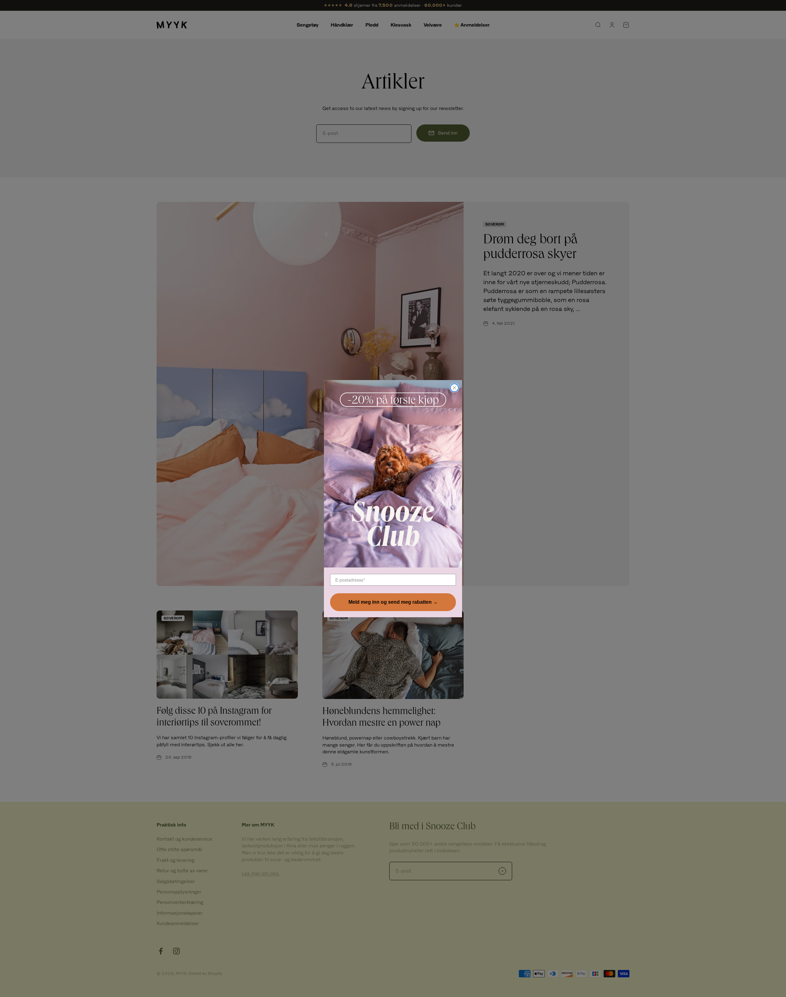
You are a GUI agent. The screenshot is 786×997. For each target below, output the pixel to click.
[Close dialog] (454, 388)
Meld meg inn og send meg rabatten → (393, 601)
